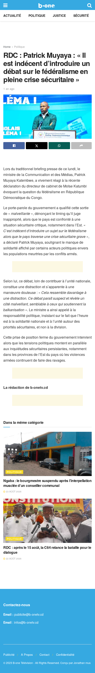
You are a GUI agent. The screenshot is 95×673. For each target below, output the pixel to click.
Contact (44, 654)
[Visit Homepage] (47, 5)
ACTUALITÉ (12, 15)
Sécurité (81, 15)
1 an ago (8, 89)
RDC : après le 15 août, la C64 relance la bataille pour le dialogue (47, 550)
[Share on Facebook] (14, 145)
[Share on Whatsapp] (59, 145)
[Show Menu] (5, 5)
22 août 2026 (13, 558)
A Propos (27, 654)
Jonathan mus (82, 663)
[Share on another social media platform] (81, 145)
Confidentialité (65, 654)
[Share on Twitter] (36, 145)
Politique (36, 15)
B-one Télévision (23, 663)
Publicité (8, 654)
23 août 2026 (13, 491)
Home (7, 46)
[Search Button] (89, 5)
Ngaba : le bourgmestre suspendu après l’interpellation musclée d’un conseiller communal (47, 483)
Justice (59, 15)
